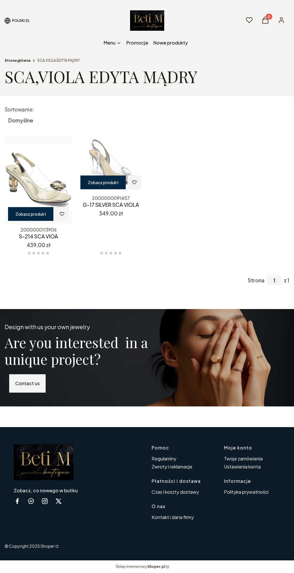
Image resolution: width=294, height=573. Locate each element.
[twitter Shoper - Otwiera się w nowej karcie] (58, 501)
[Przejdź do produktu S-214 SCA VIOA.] (38, 180)
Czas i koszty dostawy (175, 492)
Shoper (47, 546)
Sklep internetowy (140, 566)
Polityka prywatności (246, 492)
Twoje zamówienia (243, 459)
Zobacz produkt (31, 214)
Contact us (27, 383)
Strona (256, 280)
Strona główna (17, 60)
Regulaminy (164, 459)
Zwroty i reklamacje (172, 467)
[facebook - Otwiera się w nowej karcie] (17, 501)
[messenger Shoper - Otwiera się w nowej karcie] (31, 501)
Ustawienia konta (242, 467)
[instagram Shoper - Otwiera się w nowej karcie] (44, 501)
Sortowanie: (19, 109)
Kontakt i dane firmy (173, 517)
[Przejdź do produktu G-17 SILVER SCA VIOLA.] (111, 164)
